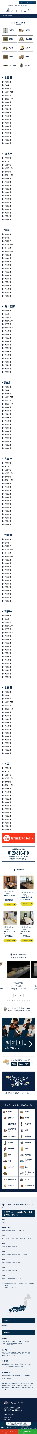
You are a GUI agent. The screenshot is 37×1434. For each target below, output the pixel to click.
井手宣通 (8, 95)
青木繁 (7, 85)
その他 (27, 65)
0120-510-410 (12, 1410)
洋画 (11, 39)
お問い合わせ (7, 1417)
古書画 (11, 30)
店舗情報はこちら (10, 904)
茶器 (11, 56)
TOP (2, 15)
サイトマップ (7, 1419)
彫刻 (11, 48)
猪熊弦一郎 (9, 99)
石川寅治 (8, 88)
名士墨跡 (28, 39)
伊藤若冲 (8, 82)
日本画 (27, 30)
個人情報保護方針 (8, 1415)
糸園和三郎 (9, 92)
